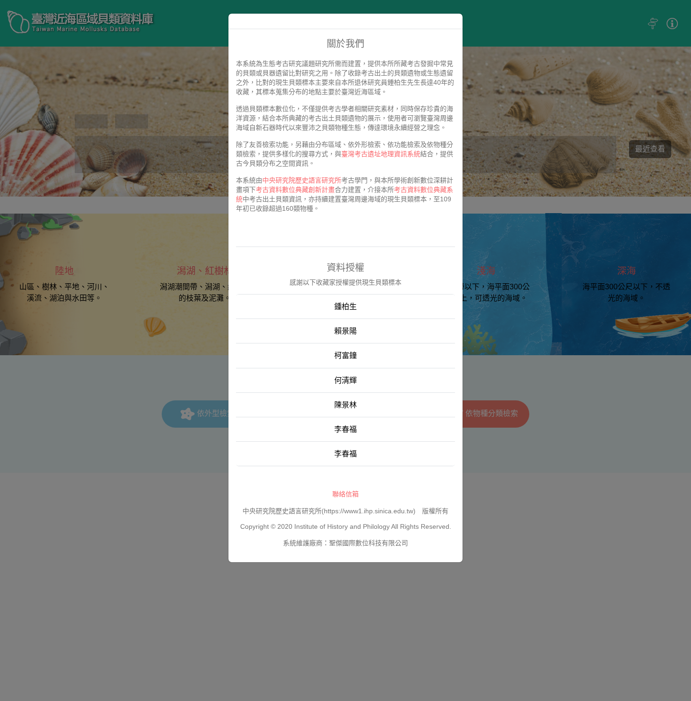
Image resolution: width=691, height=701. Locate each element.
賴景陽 (345, 331)
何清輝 (345, 380)
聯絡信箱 (345, 494)
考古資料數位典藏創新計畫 (295, 189)
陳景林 (345, 405)
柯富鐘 (345, 355)
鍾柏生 (345, 307)
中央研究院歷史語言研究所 (301, 180)
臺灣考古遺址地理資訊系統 (380, 154)
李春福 (345, 429)
